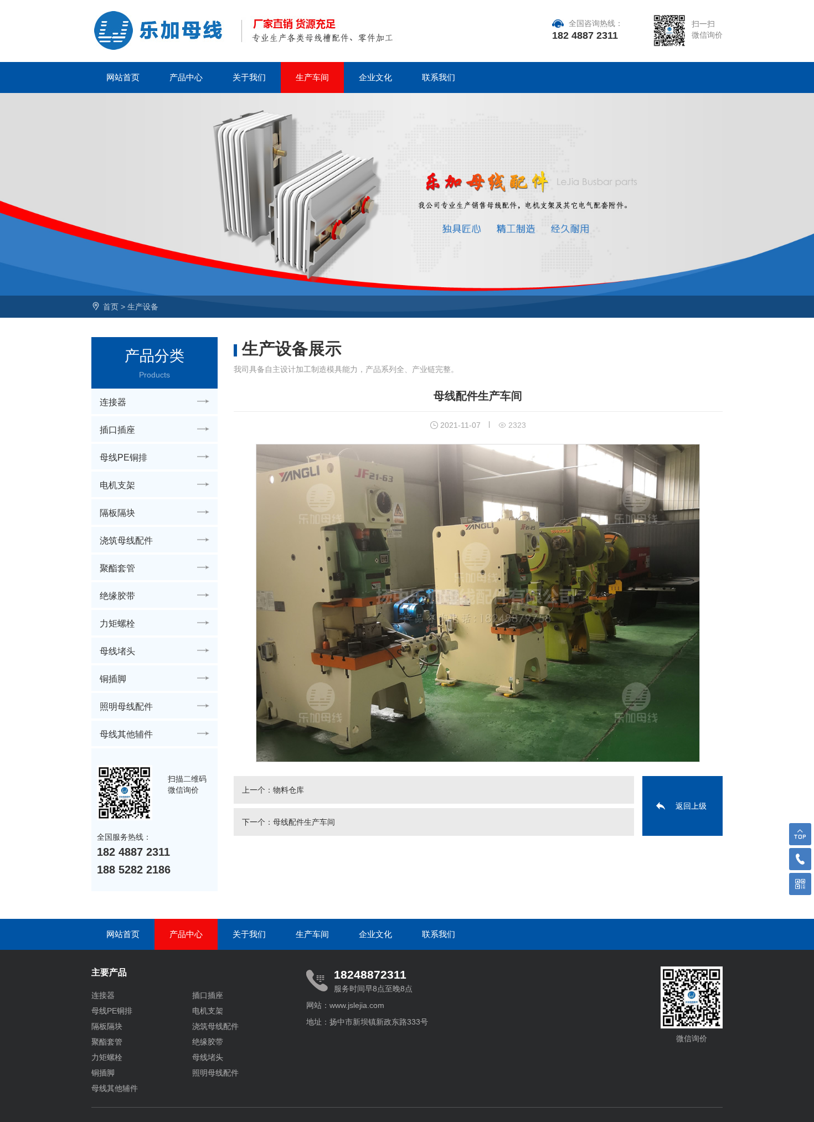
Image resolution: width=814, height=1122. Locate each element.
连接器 (113, 402)
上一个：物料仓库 (273, 789)
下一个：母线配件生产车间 (288, 822)
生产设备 (142, 306)
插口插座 (117, 430)
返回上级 (691, 806)
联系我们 (438, 77)
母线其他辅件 (126, 734)
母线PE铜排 (123, 457)
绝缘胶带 (117, 596)
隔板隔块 (117, 513)
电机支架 (117, 485)
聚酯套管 (117, 568)
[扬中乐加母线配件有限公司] (162, 30)
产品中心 (186, 77)
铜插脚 (113, 679)
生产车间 (312, 77)
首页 (111, 306)
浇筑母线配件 (126, 540)
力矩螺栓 (117, 623)
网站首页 (123, 77)
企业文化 (375, 77)
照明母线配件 (126, 706)
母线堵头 (117, 651)
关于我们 (249, 77)
